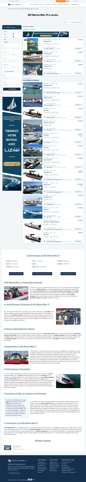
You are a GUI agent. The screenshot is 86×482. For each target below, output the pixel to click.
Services (54, 4)
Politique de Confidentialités (69, 472)
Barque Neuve (54, 462)
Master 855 (46, 209)
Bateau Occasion (43, 463)
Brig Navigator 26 (47, 172)
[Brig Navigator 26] (32, 175)
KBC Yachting (49, 48)
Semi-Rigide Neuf (43, 469)
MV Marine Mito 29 (48, 85)
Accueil (31, 4)
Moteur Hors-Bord (55, 465)
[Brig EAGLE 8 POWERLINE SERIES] (32, 225)
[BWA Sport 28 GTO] (32, 101)
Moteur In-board (54, 467)
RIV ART (14, 480)
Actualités (60, 4)
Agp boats (49, 61)
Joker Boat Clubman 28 (49, 122)
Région (4, 82)
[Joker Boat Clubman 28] (32, 125)
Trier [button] (66, 22)
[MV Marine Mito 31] (32, 44)
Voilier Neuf (41, 465)
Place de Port (54, 470)
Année (4, 58)
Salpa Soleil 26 (47, 184)
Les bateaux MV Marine (17, 273)
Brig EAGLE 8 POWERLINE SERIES (51, 222)
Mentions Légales (67, 470)
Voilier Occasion (42, 467)
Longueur (5, 52)
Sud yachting (49, 105)
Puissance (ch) (5, 64)
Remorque (53, 469)
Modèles (8, 36)
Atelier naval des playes (52, 73)
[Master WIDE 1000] (32, 163)
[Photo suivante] (41, 44)
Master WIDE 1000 (48, 160)
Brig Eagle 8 (46, 110)
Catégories (6, 42)
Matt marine (49, 167)
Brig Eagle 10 (46, 135)
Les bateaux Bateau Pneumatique (42, 273)
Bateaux (36, 4)
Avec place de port (10, 71)
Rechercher (12, 89)
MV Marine (57, 287)
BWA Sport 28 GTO (48, 98)
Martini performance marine (53, 92)
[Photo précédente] (25, 44)
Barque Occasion (54, 463)
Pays (4, 75)
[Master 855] (32, 212)
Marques (8, 34)
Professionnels (74, 4)
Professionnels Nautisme (68, 469)
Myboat (48, 142)
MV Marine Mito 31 (48, 41)
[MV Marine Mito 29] (32, 88)
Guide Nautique (66, 4)
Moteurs (41, 4)
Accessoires (47, 4)
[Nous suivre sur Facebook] (29, 480)
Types (5, 31)
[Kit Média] (33, 480)
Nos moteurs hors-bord (69, 273)
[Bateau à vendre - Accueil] (15, 4)
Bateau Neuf (42, 462)
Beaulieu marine (50, 117)
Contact (65, 463)
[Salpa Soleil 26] (32, 188)
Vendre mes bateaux (15, 473)
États (5, 39)
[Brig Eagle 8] (32, 113)
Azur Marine (49, 130)
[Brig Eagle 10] (32, 138)
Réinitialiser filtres (12, 91)
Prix (3, 45)
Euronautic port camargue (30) (53, 179)
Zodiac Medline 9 (17, 446)
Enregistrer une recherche (77, 22)
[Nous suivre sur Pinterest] (31, 480)
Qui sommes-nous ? (67, 462)
